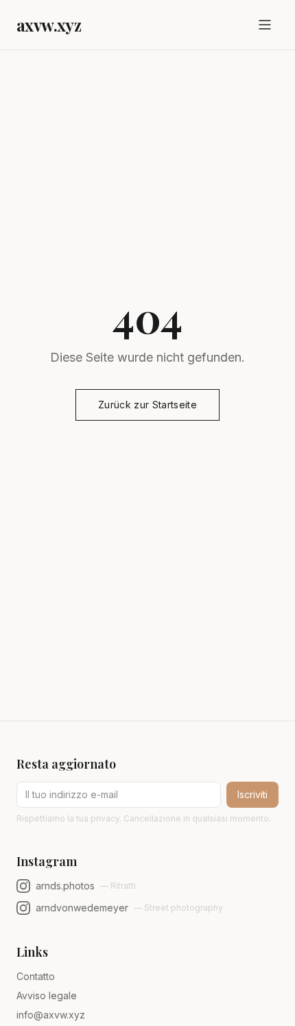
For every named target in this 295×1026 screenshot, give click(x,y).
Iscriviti (252, 794)
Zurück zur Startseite (147, 404)
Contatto (35, 976)
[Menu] (265, 24)
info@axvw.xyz (50, 1015)
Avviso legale (46, 995)
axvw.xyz (48, 25)
